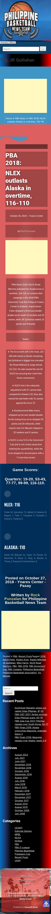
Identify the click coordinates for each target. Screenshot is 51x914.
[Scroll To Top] (46, 900)
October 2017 (22, 800)
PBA (15, 656)
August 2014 (21, 803)
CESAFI (18, 827)
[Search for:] (20, 688)
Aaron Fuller (9, 659)
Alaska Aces (22, 659)
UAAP (18, 860)
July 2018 (20, 781)
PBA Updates (15, 669)
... (43, 49)
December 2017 (23, 794)
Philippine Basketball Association (20, 672)
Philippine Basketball (33, 669)
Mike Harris (22, 662)
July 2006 (20, 813)
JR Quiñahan (9, 662)
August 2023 (21, 754)
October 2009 (22, 810)
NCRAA (18, 841)
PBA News (20, 118)
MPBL (18, 834)
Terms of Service (25, 880)
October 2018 (22, 771)
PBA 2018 (23, 666)
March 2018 (21, 787)
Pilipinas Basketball (24, 850)
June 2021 (20, 761)
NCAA (18, 837)
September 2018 (23, 774)
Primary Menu (8, 42)
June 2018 (20, 784)
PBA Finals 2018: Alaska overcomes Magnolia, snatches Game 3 (31, 730)
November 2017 (23, 797)
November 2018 (23, 767)
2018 (42, 656)
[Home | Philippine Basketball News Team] (25, 20)
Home (9, 118)
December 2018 (23, 764)
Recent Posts (25, 656)
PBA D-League (22, 847)
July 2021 (20, 758)
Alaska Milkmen (38, 659)
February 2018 (22, 790)
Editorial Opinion (23, 831)
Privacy (25, 884)
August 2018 (21, 777)
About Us (25, 876)
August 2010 (21, 807)
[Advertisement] (25, 96)
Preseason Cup (22, 854)
